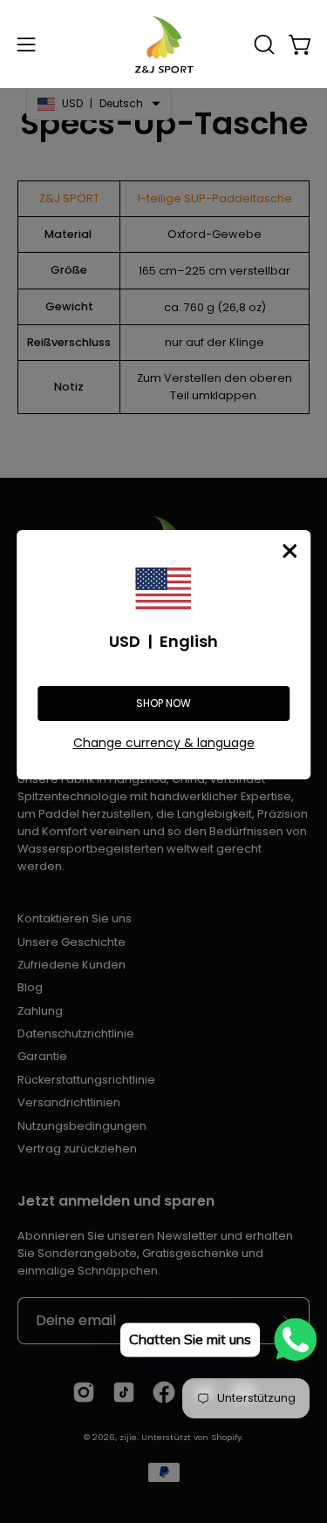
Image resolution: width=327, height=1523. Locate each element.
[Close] (289, 551)
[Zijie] (164, 44)
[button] (262, 44)
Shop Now (163, 703)
